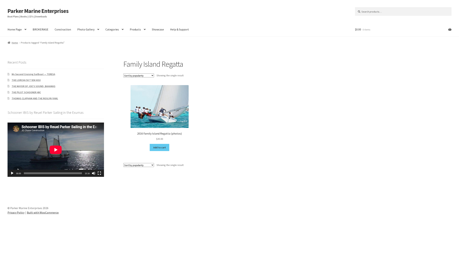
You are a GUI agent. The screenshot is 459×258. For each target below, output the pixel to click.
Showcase (158, 29)
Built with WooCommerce (43, 212)
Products (135, 29)
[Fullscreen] (99, 173)
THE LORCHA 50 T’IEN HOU (26, 80)
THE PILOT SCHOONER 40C (26, 92)
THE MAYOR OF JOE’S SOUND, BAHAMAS (33, 86)
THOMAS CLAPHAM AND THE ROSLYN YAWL (35, 98)
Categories (112, 29)
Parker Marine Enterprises (38, 11)
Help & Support (179, 29)
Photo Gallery (85, 29)
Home (15, 42)
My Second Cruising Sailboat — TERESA (33, 74)
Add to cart (159, 147)
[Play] (12, 173)
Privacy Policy (16, 212)
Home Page (15, 29)
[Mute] (93, 173)
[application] (56, 150)
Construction (63, 29)
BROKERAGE (40, 29)
